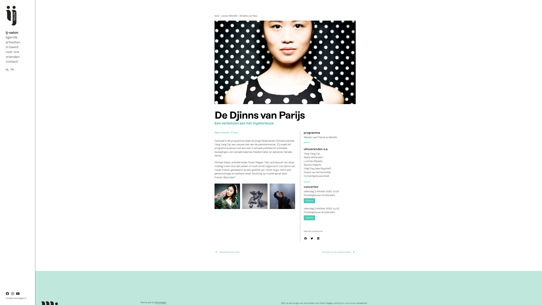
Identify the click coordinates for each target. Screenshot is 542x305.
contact (12, 61)
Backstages (160, 302)
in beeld (12, 47)
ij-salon (12, 32)
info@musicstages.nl (16, 298)
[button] (305, 238)
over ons (12, 52)
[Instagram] (12, 294)
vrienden (13, 57)
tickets (309, 200)
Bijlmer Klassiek (222, 132)
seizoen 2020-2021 (229, 16)
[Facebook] (7, 294)
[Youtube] (17, 294)
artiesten (13, 42)
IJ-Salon (234, 132)
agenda (11, 37)
